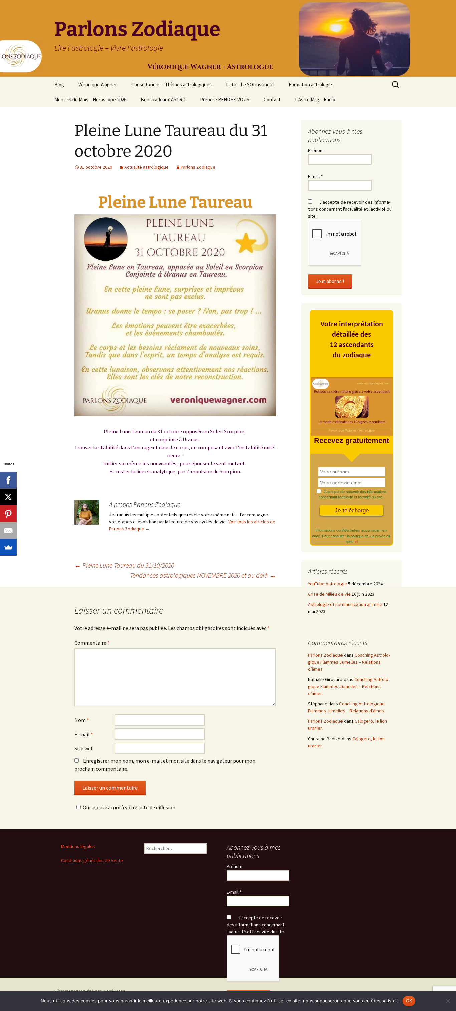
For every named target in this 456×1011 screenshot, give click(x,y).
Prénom (316, 150)
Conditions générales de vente (92, 860)
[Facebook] (8, 480)
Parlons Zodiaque (198, 167)
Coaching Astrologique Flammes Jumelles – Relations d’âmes (349, 662)
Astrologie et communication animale (345, 604)
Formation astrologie (310, 84)
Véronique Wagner (97, 84)
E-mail (83, 734)
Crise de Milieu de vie (329, 594)
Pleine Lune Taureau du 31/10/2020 (124, 565)
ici (356, 542)
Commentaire (92, 642)
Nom (81, 720)
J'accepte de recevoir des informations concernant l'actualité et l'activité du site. (350, 209)
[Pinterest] (8, 513)
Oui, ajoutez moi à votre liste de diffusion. (129, 807)
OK (409, 1000)
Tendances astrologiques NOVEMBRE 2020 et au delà (203, 575)
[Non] (447, 1001)
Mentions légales (78, 846)
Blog (59, 84)
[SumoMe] (8, 547)
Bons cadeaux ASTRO (163, 99)
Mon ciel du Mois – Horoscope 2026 (90, 99)
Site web (84, 748)
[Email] (8, 530)
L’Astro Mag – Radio (315, 99)
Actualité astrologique (146, 167)
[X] (8, 497)
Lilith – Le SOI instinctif (250, 84)
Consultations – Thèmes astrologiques (171, 84)
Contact (272, 99)
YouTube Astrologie (327, 584)
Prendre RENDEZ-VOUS (224, 99)
